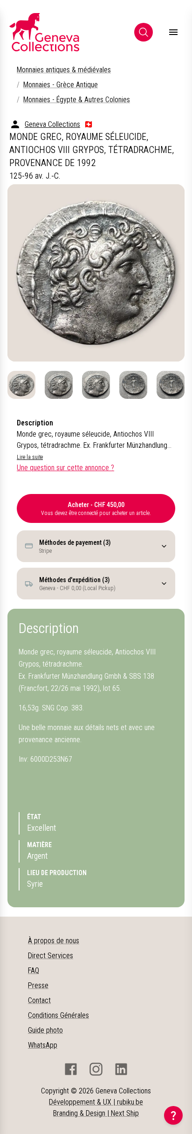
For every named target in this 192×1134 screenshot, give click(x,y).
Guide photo (45, 1030)
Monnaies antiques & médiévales (64, 69)
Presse (38, 985)
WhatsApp (42, 1045)
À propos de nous (53, 940)
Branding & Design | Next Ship (96, 1113)
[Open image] (96, 273)
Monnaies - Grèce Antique (60, 84)
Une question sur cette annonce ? (65, 467)
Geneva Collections (52, 124)
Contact (39, 1000)
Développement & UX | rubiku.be (96, 1102)
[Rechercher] (143, 32)
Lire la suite (30, 457)
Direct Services (50, 955)
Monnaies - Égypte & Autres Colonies (76, 99)
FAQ (33, 970)
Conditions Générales (58, 1015)
